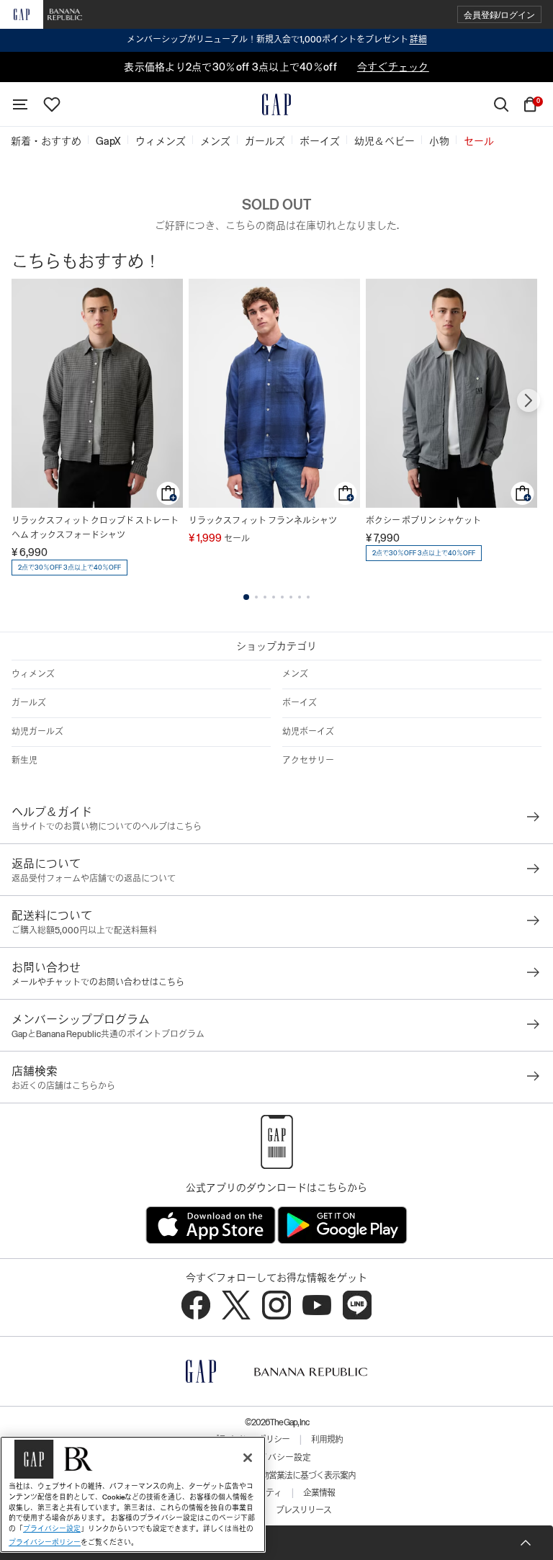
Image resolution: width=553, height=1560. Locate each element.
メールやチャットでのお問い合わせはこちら (98, 982)
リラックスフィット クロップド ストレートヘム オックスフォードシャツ (95, 528)
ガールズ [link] (265, 141)
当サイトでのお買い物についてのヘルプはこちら (107, 827)
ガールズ (29, 703)
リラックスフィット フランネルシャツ (263, 521)
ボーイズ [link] (320, 141)
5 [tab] (282, 597)
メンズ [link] (215, 141)
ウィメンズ (33, 674)
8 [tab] (308, 597)
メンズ (295, 674)
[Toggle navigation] (20, 104)
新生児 (24, 761)
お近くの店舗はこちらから (63, 1086)
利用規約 (327, 1440)
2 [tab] (256, 597)
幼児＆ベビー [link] (384, 141)
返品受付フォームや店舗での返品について (94, 879)
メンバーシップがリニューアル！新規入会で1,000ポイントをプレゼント (277, 40)
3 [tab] (265, 597)
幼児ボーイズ (308, 732)
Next (528, 400)
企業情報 (319, 1493)
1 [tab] (246, 597)
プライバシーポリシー (45, 1542)
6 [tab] (290, 597)
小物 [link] (439, 141)
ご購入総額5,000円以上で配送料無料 (84, 930)
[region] (133, 1494)
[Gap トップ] (276, 104)
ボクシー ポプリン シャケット (423, 521)
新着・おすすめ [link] (46, 141)
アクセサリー (308, 761)
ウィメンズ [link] (160, 141)
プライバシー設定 (276, 1458)
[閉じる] (248, 1458)
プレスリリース (303, 1510)
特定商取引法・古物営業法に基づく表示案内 (276, 1476)
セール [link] (479, 141)
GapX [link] (108, 141)
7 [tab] (299, 597)
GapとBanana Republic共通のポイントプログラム (108, 1034)
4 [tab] (273, 597)
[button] (499, 14)
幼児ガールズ (37, 732)
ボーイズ (299, 703)
